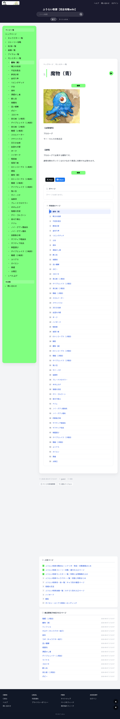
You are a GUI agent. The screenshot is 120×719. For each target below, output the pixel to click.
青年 (13, 90)
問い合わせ (105, 3)
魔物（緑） (16, 175)
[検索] (81, 14)
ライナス (45, 660)
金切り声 (15, 78)
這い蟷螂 (15, 106)
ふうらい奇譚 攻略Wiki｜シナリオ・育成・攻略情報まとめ (68, 566)
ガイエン (15, 263)
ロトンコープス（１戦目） (22, 167)
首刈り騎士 (16, 219)
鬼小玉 (14, 191)
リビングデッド (17, 82)
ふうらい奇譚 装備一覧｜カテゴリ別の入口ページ (64, 590)
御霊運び (15, 247)
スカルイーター (17, 134)
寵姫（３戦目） (17, 255)
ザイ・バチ (16, 195)
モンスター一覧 (14, 58)
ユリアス (15, 259)
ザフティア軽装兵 (18, 239)
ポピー (14, 110)
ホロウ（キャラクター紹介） (53, 631)
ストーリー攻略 (14, 42)
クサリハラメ (16, 138)
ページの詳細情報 (49, 484)
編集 (78, 85)
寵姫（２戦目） (17, 183)
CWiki (5, 698)
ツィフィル (46, 626)
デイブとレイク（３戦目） (22, 251)
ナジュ (14, 223)
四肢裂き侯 (16, 235)
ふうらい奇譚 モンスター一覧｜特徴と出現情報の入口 (66, 574)
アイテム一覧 (13, 54)
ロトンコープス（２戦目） (22, 179)
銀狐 (13, 171)
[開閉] (5, 38)
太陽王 (14, 271)
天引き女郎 (16, 142)
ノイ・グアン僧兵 (18, 231)
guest (63, 479)
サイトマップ (66, 698)
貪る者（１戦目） (18, 118)
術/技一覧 (12, 46)
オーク (14, 151)
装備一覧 (11, 50)
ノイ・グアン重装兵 (19, 227)
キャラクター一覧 (15, 38)
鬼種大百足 (16, 211)
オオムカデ (16, 207)
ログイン (115, 3)
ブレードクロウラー (19, 203)
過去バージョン (66, 484)
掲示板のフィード (67, 706)
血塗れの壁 (16, 146)
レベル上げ (12, 275)
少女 (13, 86)
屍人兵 (14, 98)
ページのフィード (67, 702)
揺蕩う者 (15, 162)
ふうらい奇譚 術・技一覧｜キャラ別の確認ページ (64, 582)
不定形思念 (16, 70)
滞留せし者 (16, 94)
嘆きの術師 (16, 66)
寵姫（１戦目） (17, 130)
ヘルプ (96, 3)
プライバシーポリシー (40, 702)
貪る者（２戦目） (18, 126)
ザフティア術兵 (17, 243)
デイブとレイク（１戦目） (22, 122)
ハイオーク (16, 155)
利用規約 (35, 698)
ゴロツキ (15, 114)
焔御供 (14, 199)
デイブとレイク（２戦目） (22, 187)
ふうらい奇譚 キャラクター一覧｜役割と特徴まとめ (65, 578)
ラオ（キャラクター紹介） (52, 639)
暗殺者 (14, 158)
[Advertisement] (19, 325)
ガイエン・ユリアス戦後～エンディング (61, 603)
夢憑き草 (15, 74)
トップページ (11, 34)
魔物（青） (16, 62)
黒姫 (13, 267)
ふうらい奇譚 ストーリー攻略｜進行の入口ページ (64, 570)
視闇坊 (14, 102)
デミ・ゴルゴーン (18, 215)
